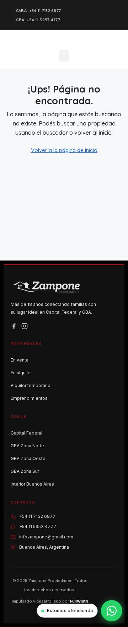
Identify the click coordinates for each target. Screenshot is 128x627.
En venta (19, 360)
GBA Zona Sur (25, 471)
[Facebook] (14, 326)
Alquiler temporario (30, 385)
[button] (64, 56)
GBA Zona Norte (27, 445)
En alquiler (21, 372)
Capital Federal (26, 433)
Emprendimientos (29, 398)
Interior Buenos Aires (32, 484)
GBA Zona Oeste (28, 458)
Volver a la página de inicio (64, 150)
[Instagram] (24, 326)
